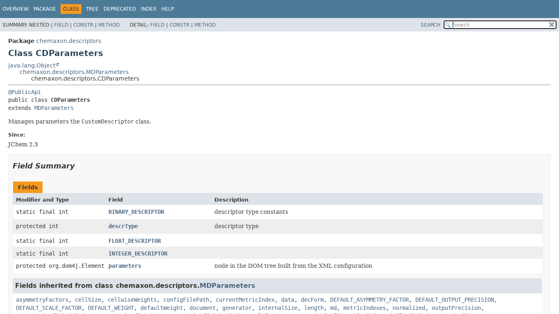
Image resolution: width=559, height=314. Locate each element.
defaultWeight (161, 308)
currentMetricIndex (245, 299)
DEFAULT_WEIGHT (111, 308)
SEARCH (430, 25)
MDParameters (54, 108)
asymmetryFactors (42, 299)
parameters (124, 265)
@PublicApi (24, 92)
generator (237, 308)
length (314, 308)
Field (61, 25)
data (287, 299)
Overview (15, 9)
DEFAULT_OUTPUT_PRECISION (454, 299)
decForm (312, 299)
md (333, 308)
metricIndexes (364, 308)
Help (167, 9)
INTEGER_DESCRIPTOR (137, 253)
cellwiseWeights (132, 299)
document (202, 308)
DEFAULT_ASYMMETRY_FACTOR (369, 299)
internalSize (278, 308)
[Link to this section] (80, 165)
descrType (123, 226)
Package (45, 9)
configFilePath (186, 299)
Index (148, 9)
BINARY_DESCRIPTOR (136, 212)
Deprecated (120, 9)
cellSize (88, 299)
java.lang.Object (31, 65)
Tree (92, 9)
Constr (83, 25)
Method (108, 25)
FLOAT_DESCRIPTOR (134, 241)
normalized (408, 308)
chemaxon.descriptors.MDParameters (74, 72)
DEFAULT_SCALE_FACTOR (48, 308)
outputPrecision (456, 308)
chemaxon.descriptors (68, 41)
